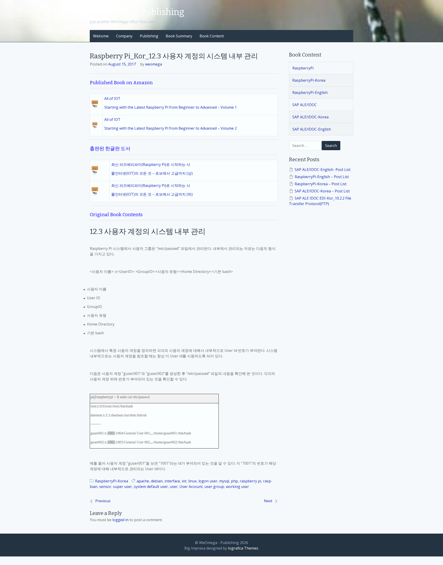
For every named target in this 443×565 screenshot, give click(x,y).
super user (122, 486)
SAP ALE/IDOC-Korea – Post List (322, 191)
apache (143, 481)
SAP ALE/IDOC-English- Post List (322, 169)
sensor (105, 486)
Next (268, 500)
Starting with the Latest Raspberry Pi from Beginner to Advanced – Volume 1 (170, 107)
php (234, 481)
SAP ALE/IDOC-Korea (310, 117)
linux (192, 481)
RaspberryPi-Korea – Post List (321, 183)
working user (237, 486)
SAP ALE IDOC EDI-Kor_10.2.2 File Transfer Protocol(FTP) (320, 201)
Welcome (101, 36)
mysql (224, 481)
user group (214, 486)
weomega (153, 64)
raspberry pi (250, 481)
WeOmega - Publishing (137, 12)
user (174, 486)
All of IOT (112, 98)
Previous (103, 500)
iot (184, 481)
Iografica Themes (243, 548)
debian (157, 481)
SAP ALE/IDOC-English (311, 129)
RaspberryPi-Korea (111, 481)
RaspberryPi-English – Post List (322, 176)
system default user (151, 486)
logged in (120, 519)
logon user (207, 481)
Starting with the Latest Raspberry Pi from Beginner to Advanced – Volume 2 (170, 128)
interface (172, 481)
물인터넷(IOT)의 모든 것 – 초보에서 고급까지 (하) (152, 194)
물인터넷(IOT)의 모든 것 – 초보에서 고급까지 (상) (152, 173)
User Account (191, 486)
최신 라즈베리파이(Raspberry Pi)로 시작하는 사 (150, 164)
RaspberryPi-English (310, 92)
